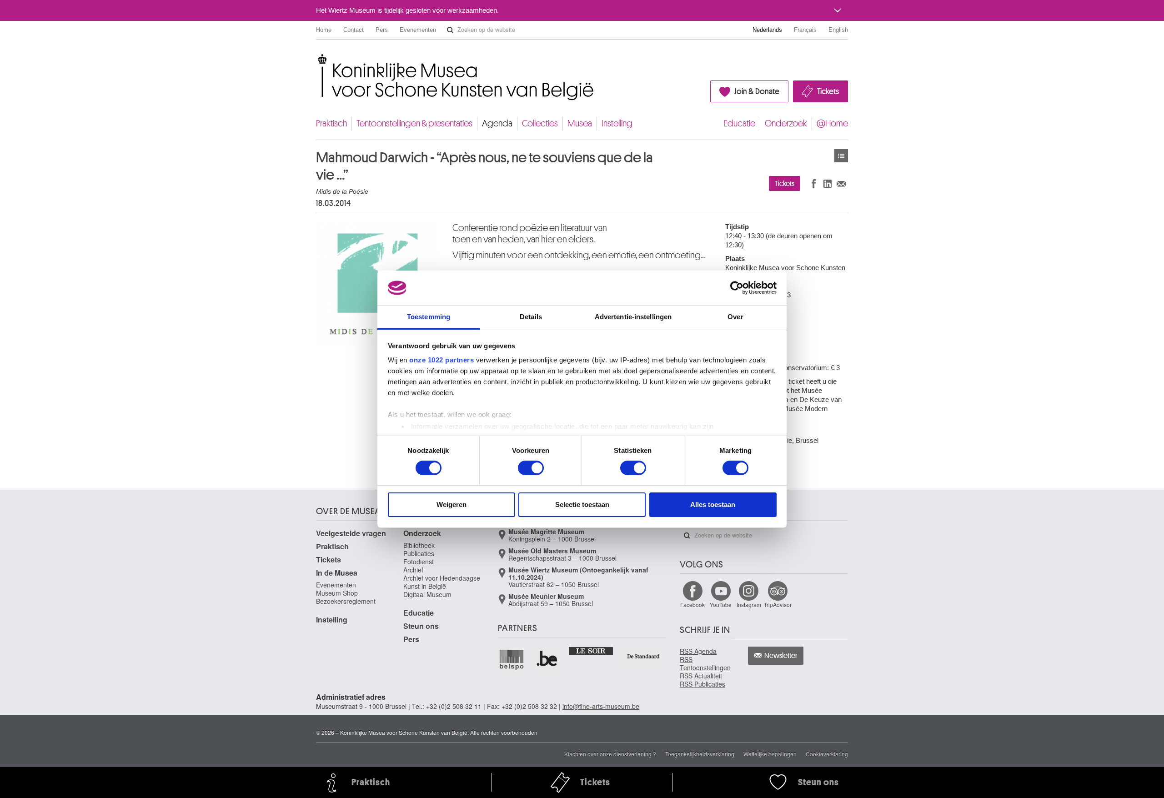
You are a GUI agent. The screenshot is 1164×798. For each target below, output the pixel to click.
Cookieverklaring (827, 754)
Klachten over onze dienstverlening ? (610, 754)
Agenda (497, 123)
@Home (832, 123)
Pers (382, 29)
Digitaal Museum (427, 594)
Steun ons (421, 626)
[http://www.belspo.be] (512, 659)
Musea (579, 123)
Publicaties (418, 553)
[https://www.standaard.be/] (643, 656)
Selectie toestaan (582, 504)
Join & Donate (756, 91)
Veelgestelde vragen (351, 533)
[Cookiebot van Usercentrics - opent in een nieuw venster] (737, 288)
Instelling (617, 123)
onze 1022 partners (441, 360)
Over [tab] (735, 317)
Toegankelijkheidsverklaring (699, 754)
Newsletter (781, 655)
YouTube (721, 604)
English (838, 29)
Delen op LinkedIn (827, 183)
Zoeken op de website (450, 30)
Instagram (749, 604)
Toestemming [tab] (428, 317)
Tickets (828, 91)
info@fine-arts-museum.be (600, 706)
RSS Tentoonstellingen (705, 663)
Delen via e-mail (841, 183)
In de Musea (336, 572)
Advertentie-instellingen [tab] (633, 317)
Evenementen (418, 29)
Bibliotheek (419, 545)
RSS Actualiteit (701, 676)
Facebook (692, 604)
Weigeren (451, 504)
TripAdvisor (778, 604)
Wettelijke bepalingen (770, 754)
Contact (353, 29)
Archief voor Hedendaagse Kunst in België (441, 582)
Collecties (540, 123)
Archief (413, 570)
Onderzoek (786, 123)
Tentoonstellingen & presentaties (414, 123)
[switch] (531, 468)
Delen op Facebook (814, 183)
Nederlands (767, 29)
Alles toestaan (712, 504)
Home (323, 29)
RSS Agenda (698, 651)
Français (805, 29)
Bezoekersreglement (346, 601)
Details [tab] (531, 317)
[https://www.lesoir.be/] (591, 650)
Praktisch (331, 123)
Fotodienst (418, 561)
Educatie (739, 123)
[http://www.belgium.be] (547, 659)
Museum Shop (337, 593)
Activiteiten (841, 155)
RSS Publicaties (702, 684)
